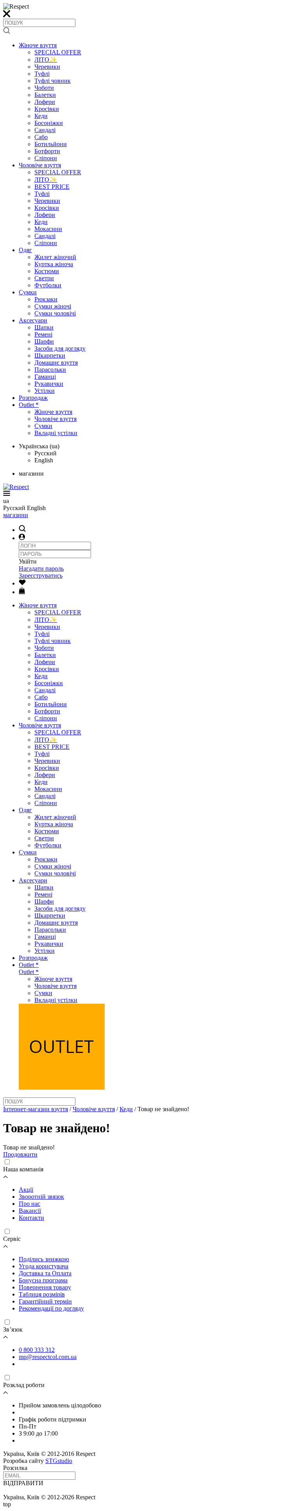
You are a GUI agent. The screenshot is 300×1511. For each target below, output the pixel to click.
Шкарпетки (49, 355)
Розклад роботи (24, 1385)
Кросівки (46, 109)
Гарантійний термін (45, 1301)
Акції (26, 1189)
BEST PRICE (52, 186)
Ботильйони (50, 144)
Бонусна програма (43, 1280)
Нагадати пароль (41, 568)
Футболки (47, 285)
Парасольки (50, 369)
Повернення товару (45, 1287)
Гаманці (45, 376)
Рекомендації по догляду (51, 1308)
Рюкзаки (45, 299)
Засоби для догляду (60, 348)
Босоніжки (48, 123)
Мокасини (48, 229)
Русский (45, 453)
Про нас (29, 1203)
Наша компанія (23, 1169)
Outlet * (29, 404)
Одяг (25, 250)
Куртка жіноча (53, 264)
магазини (15, 515)
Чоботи (44, 87)
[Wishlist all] (22, 583)
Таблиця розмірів (42, 1294)
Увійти (28, 561)
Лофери (44, 101)
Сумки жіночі (52, 306)
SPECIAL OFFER (57, 52)
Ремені (43, 334)
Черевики (47, 66)
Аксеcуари (33, 320)
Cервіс (12, 1238)
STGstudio (58, 1460)
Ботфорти (47, 151)
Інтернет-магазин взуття (35, 1109)
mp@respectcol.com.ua (48, 1356)
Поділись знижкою (44, 1259)
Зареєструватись (40, 575)
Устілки (44, 390)
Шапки (44, 327)
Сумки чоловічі (55, 313)
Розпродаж (33, 397)
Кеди (41, 116)
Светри (44, 278)
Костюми (46, 271)
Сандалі (44, 130)
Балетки (45, 94)
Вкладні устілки (55, 433)
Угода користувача (43, 1266)
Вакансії (30, 1210)
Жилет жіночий (55, 257)
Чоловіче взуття (40, 165)
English (43, 460)
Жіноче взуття (38, 45)
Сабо (41, 137)
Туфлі (42, 73)
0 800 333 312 (37, 1349)
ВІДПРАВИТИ (23, 1483)
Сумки (28, 292)
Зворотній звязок (41, 1196)
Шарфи (44, 341)
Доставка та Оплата (45, 1273)
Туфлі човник (52, 80)
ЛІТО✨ (45, 59)
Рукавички (48, 383)
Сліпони (45, 158)
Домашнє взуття (56, 362)
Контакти (31, 1217)
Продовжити (20, 1154)
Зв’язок (13, 1329)
